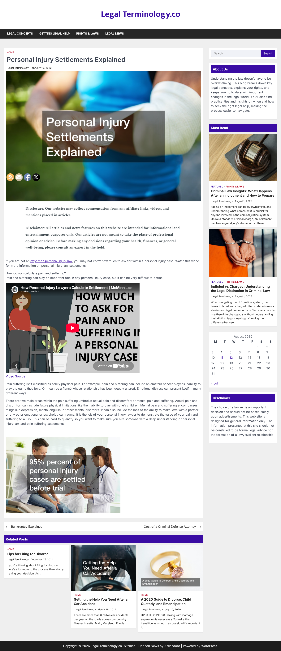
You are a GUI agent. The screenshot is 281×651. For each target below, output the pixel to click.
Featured (217, 186)
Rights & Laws (87, 33)
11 (221, 357)
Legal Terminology (18, 67)
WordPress (209, 646)
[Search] (274, 33)
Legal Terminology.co (140, 14)
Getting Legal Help (54, 33)
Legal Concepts (20, 33)
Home (10, 52)
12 (231, 357)
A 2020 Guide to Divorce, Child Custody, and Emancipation (166, 601)
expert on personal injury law (51, 261)
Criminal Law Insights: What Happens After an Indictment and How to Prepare (242, 193)
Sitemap (130, 646)
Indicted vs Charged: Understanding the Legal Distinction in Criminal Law (240, 288)
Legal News (114, 33)
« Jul (214, 383)
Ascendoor (172, 646)
